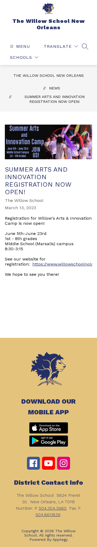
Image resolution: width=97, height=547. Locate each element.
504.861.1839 (48, 514)
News (54, 88)
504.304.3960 (53, 508)
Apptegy (60, 539)
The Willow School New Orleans (48, 75)
